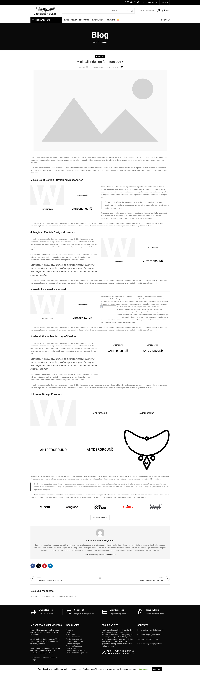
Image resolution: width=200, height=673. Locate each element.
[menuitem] (118, 20)
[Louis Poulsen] (100, 507)
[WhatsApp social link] (134, 2)
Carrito (68, 632)
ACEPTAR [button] (156, 669)
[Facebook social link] (125, 2)
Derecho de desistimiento (75, 650)
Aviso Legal (70, 634)
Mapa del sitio (71, 648)
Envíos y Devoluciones (74, 641)
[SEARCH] (132, 11)
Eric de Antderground (96, 67)
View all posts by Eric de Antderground (100, 554)
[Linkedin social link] (50, 565)
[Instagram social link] (128, 2)
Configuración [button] (143, 669)
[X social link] (38, 565)
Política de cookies (73, 637)
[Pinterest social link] (44, 565)
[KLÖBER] (128, 507)
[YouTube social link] (131, 2)
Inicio (95, 42)
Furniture (103, 42)
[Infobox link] (46, 612)
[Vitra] (44, 507)
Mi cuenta (69, 630)
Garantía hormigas (73, 644)
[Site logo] (45, 11)
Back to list (100, 578)
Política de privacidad (74, 639)
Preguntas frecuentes (74, 646)
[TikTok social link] (138, 2)
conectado (51, 596)
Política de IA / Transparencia (77, 653)
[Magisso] (72, 507)
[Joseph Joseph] (156, 507)
